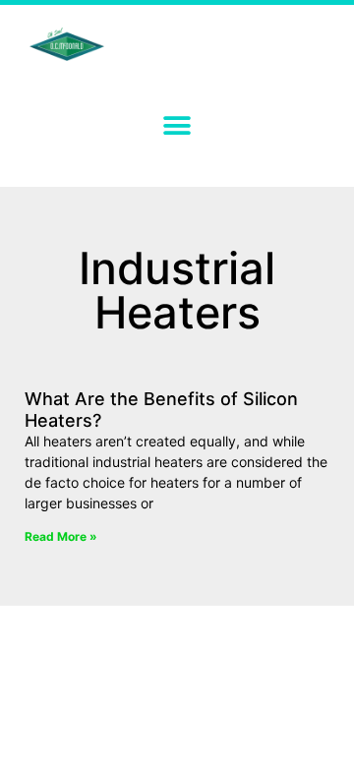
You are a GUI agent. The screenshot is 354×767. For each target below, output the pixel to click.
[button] (177, 125)
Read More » (61, 536)
